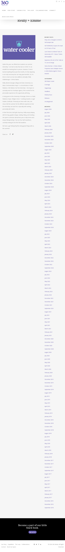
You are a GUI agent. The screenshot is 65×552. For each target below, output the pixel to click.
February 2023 (48, 251)
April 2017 (47, 487)
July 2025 (47, 153)
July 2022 (47, 274)
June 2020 (47, 359)
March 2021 (48, 328)
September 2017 (49, 470)
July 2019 (47, 396)
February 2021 (48, 332)
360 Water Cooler (49, 81)
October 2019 (48, 386)
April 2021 (47, 325)
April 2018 (47, 447)
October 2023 (48, 224)
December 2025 (49, 136)
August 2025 (48, 150)
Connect (52, 10)
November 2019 (49, 383)
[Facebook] (10, 134)
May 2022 (47, 281)
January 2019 (48, 416)
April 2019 (47, 406)
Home (4, 10)
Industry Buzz (48, 95)
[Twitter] (12, 134)
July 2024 (47, 193)
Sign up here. (32, 532)
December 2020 (49, 339)
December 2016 (49, 501)
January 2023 (48, 254)
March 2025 (48, 166)
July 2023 (47, 234)
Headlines (47, 91)
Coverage (47, 84)
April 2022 (47, 285)
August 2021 (48, 312)
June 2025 (47, 156)
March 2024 (48, 207)
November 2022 (49, 261)
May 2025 (47, 160)
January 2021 (48, 335)
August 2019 (48, 393)
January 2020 (48, 376)
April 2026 (47, 123)
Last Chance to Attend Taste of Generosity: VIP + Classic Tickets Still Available (53, 54)
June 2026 (47, 116)
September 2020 (49, 349)
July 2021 (47, 315)
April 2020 (47, 366)
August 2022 (48, 271)
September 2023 (49, 227)
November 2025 (49, 139)
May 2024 (47, 200)
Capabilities (21, 10)
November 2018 (49, 423)
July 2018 (47, 437)
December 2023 (49, 217)
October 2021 (48, 305)
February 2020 (48, 372)
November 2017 (49, 464)
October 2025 (48, 143)
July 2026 (47, 112)
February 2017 (48, 494)
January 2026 (48, 133)
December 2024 (49, 177)
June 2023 (47, 237)
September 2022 (49, 268)
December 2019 (49, 379)
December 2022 (49, 258)
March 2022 (48, 288)
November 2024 (49, 180)
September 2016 (49, 507)
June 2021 (47, 318)
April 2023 (47, 244)
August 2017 (48, 474)
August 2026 (48, 109)
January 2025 (48, 173)
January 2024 (48, 214)
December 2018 (49, 420)
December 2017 (49, 460)
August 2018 (48, 433)
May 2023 (47, 241)
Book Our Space (8, 16)
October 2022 (48, 264)
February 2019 (48, 413)
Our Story (11, 10)
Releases (47, 98)
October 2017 (48, 467)
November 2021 (49, 301)
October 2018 (48, 426)
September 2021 (49, 308)
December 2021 (49, 298)
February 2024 (48, 210)
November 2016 (49, 504)
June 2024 (47, 197)
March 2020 (48, 369)
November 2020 (49, 342)
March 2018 (48, 450)
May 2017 (47, 484)
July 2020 (47, 355)
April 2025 (47, 163)
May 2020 (47, 362)
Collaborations (42, 10)
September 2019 (49, 389)
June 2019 (47, 399)
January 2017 (48, 497)
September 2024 (49, 187)
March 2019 (48, 410)
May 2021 (47, 322)
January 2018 (48, 457)
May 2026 (47, 119)
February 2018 (48, 453)
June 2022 (47, 278)
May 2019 (47, 403)
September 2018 (49, 430)
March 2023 (48, 247)
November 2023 (49, 220)
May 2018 (47, 443)
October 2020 (48, 345)
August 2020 (48, 352)
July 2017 (47, 477)
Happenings (48, 88)
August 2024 (48, 190)
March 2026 (48, 126)
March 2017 (48, 491)
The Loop (30, 10)
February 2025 (48, 170)
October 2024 (48, 183)
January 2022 (48, 295)
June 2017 (47, 480)
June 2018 (47, 440)
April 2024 (47, 204)
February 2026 (48, 129)
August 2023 (48, 231)
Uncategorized (49, 101)
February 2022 (48, 291)
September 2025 (49, 146)
